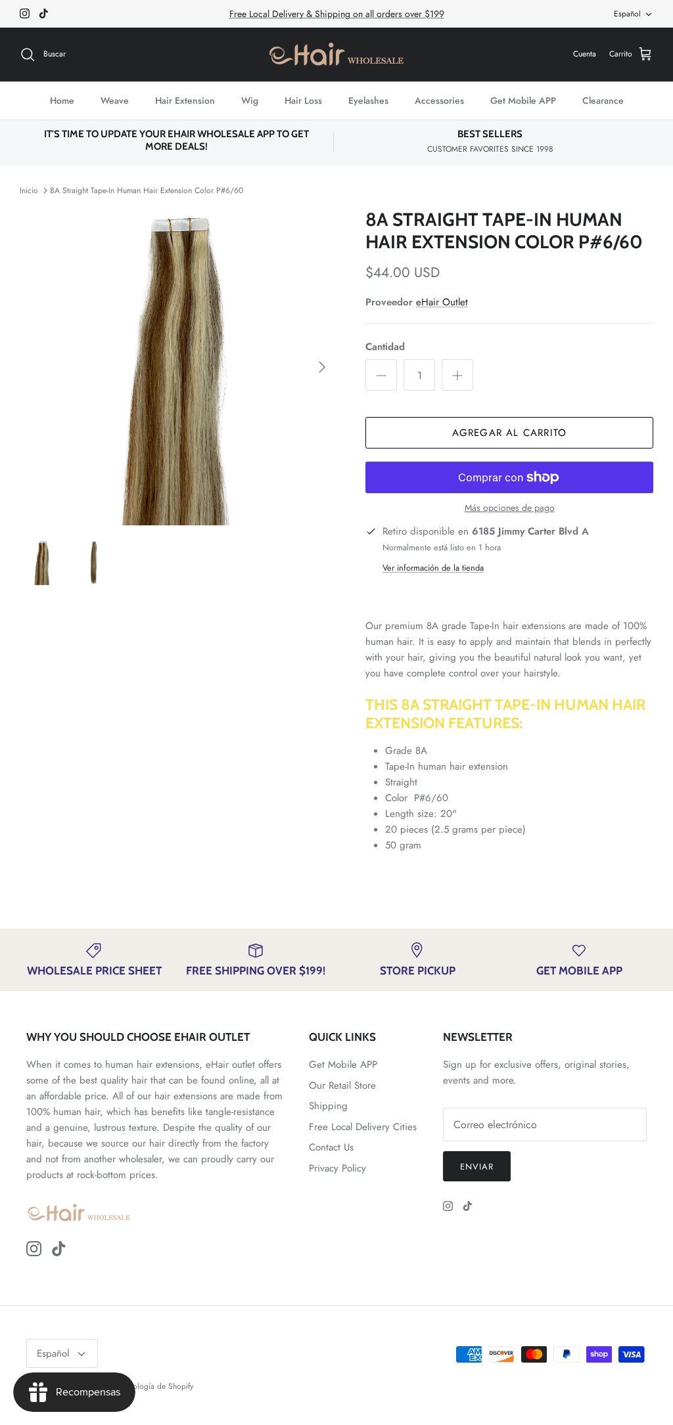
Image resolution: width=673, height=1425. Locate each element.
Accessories (439, 100)
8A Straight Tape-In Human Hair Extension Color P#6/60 (146, 190)
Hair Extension (185, 100)
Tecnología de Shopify (155, 1386)
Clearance (603, 100)
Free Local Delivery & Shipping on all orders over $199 (336, 13)
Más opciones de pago (510, 508)
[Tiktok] (44, 13)
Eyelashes (368, 100)
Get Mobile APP (523, 100)
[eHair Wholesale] (336, 54)
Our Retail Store (342, 1085)
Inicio (29, 190)
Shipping (328, 1106)
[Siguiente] (322, 367)
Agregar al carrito (509, 433)
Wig (249, 100)
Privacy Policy (337, 1168)
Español (627, 14)
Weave (115, 100)
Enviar (477, 1166)
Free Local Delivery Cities (363, 1127)
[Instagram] (25, 13)
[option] (178, 367)
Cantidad (385, 347)
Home (62, 100)
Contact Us (331, 1147)
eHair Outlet (442, 302)
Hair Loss (303, 100)
